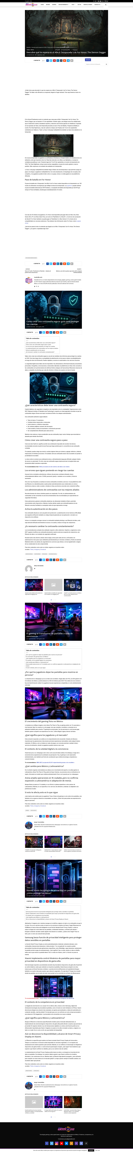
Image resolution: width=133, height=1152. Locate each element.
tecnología (36, 1070)
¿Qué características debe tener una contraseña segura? (40, 342)
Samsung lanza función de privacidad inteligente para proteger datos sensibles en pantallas (50, 911)
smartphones (29, 1070)
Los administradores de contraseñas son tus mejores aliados (42, 348)
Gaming (54, 4)
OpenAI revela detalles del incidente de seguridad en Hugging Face (33, 593)
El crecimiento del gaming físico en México (37, 656)
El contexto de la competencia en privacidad (37, 915)
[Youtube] (61, 1143)
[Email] (66, 1143)
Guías (42, 4)
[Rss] (71, 1143)
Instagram (36, 549)
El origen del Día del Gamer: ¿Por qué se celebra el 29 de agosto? (53, 1110)
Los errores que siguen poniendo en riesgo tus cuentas (40, 346)
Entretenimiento (63, 4)
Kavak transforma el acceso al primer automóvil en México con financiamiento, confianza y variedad (34, 1111)
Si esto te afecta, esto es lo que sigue (35, 667)
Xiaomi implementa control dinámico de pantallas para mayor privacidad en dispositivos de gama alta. (52, 913)
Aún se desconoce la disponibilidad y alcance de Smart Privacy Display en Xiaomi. (47, 919)
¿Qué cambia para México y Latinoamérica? (37, 662)
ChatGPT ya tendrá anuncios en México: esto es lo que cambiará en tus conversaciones (73, 594)
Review (48, 4)
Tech (73, 4)
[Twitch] (76, 1143)
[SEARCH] (106, 64)
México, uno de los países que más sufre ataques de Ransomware (69, 272)
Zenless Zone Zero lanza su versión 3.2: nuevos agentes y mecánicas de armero (72, 850)
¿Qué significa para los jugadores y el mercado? (38, 658)
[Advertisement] (53, 77)
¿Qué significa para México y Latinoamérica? (37, 917)
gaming (27, 810)
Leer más (97, 1150)
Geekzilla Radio (87, 4)
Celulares (28, 887)
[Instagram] (56, 1143)
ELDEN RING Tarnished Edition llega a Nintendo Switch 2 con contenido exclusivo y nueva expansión (72, 1111)
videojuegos (33, 810)
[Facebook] (46, 1143)
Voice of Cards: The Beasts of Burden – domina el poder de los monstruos (38, 272)
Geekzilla (28, 47)
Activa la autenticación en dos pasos (35, 350)
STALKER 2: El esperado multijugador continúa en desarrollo (33, 850)
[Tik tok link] (107, 1)
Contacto (97, 4)
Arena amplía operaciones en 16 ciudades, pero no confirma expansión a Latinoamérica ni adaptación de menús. (53, 665)
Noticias (32, 49)
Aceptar (91, 1150)
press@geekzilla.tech (70, 1139)
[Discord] (105, 1)
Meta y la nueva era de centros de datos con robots (54, 466)
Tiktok (31, 549)
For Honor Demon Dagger (31, 257)
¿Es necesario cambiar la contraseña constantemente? (40, 352)
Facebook (43, 549)
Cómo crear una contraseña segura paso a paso (38, 344)
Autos (79, 4)
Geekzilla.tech (31, 54)
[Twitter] (51, 1143)
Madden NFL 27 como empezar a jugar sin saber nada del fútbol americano (53, 850)
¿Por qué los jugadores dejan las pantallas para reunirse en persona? (44, 654)
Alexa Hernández (31, 326)
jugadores (70, 185)
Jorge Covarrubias (32, 638)
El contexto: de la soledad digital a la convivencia (38, 660)
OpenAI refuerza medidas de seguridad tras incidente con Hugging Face (53, 593)
